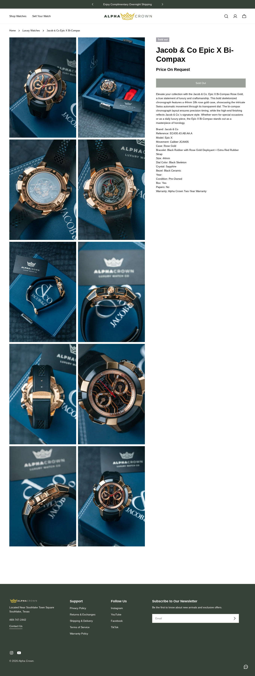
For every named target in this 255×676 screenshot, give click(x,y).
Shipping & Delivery (81, 620)
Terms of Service (80, 627)
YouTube (116, 614)
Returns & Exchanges (82, 614)
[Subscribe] (235, 618)
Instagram (117, 608)
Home (12, 30)
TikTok (114, 627)
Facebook (117, 620)
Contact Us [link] (15, 626)
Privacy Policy (78, 608)
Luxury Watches (31, 30)
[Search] (226, 16)
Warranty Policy (79, 633)
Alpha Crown (26, 660)
